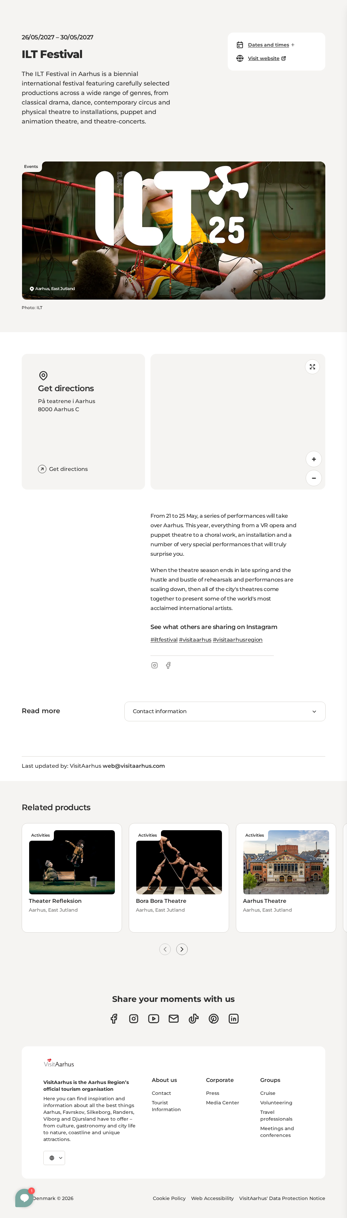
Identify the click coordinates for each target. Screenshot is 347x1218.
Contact (161, 1093)
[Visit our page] (134, 1019)
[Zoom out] (314, 478)
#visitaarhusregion (238, 639)
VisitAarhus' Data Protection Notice (282, 1198)
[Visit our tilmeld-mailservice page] (174, 1019)
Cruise (267, 1093)
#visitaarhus (195, 639)
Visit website (264, 58)
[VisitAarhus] (64, 1063)
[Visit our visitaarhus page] (114, 1019)
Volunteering (276, 1103)
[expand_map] (312, 366)
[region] (237, 422)
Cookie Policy (169, 1198)
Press (212, 1093)
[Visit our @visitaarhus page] (194, 1019)
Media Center (222, 1103)
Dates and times (268, 45)
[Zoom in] (314, 459)
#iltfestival (164, 639)
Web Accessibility (212, 1198)
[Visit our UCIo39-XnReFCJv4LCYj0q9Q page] (154, 1019)
